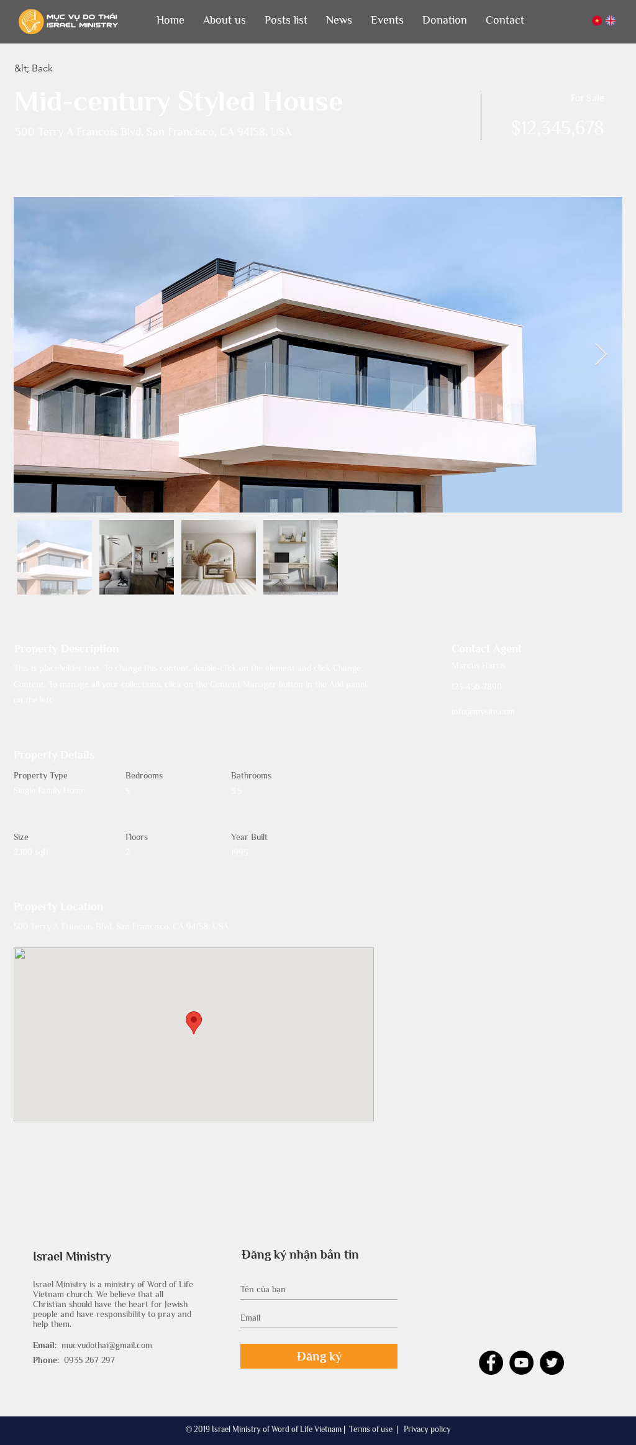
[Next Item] (601, 355)
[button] (224, 20)
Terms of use (371, 1429)
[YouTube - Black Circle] (521, 1363)
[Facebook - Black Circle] (491, 1363)
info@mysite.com (483, 711)
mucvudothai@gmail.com (106, 1345)
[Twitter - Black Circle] (552, 1363)
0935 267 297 (89, 1360)
